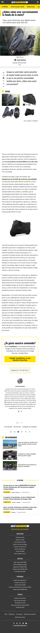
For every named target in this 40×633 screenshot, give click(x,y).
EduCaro (14, 512)
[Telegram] (3, 78)
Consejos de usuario (29, 426)
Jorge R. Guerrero (16, 492)
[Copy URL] (3, 86)
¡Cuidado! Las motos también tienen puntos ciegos (27, 454)
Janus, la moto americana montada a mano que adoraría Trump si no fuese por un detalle (20, 508)
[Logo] (19, 2)
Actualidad (8, 426)
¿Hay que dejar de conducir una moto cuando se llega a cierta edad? (27, 444)
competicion (6, 502)
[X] (3, 83)
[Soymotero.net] (20, 526)
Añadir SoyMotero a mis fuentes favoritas (20, 359)
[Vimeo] (23, 623)
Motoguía (17, 426)
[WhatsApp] (3, 72)
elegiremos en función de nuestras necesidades (19, 179)
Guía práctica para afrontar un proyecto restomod (27, 465)
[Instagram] (18, 411)
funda (21, 423)
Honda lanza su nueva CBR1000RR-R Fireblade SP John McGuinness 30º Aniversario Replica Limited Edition (19, 487)
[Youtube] (26, 623)
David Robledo (21, 60)
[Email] (3, 75)
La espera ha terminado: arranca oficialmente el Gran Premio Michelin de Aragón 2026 (19, 498)
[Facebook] (3, 81)
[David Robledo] (15, 60)
